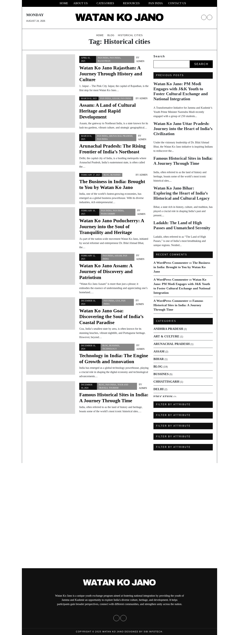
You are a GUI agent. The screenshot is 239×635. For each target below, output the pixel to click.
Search (159, 56)
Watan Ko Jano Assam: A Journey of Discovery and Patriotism (106, 271)
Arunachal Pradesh (120, 136)
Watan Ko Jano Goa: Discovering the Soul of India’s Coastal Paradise (111, 316)
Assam (116, 98)
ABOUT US (80, 3)
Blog (106, 175)
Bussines (115, 175)
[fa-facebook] (203, 17)
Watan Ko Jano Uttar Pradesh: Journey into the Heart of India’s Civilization (182, 128)
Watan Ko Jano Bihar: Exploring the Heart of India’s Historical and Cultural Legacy (181, 193)
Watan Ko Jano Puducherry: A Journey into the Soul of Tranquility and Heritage (111, 226)
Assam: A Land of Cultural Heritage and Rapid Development (107, 111)
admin (140, 61)
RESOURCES (131, 3)
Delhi (158, 389)
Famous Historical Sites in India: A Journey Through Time (178, 305)
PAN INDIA (156, 3)
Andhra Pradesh (168, 329)
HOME (64, 3)
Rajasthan (104, 61)
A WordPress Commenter (170, 262)
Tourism (113, 388)
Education (163, 396)
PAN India (103, 58)
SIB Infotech (153, 631)
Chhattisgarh (166, 381)
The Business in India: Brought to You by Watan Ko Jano (181, 267)
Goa (117, 301)
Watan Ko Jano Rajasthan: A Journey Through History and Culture (110, 73)
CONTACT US (177, 3)
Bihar (158, 359)
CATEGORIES (105, 3)
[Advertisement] (105, 515)
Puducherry (108, 214)
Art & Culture (166, 336)
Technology (109, 349)
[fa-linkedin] (209, 17)
